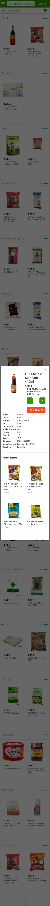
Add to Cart (36, 409)
